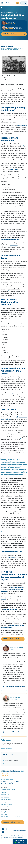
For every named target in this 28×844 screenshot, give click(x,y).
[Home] (1, 8)
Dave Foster (9, 28)
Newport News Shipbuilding (10, 239)
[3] (8, 290)
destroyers (14, 245)
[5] (20, 438)
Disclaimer (4, 814)
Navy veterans (22, 125)
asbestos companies (10, 609)
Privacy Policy (5, 812)
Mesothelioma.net (21, 830)
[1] (23, 145)
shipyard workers (16, 393)
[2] (10, 279)
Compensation (5, 797)
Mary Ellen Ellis (10, 23)
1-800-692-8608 (7, 779)
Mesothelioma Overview (11, 760)
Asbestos (7, 763)
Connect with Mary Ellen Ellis (15, 686)
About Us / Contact (6, 807)
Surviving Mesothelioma (7, 802)
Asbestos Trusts (5, 794)
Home (4, 758)
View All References (6, 748)
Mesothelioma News (6, 804)
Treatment (4, 792)
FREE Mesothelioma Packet (12, 34)
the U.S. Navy (14, 169)
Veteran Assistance (6, 799)
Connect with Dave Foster (14, 732)
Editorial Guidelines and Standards (10, 817)
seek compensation (16, 587)
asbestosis (11, 557)
